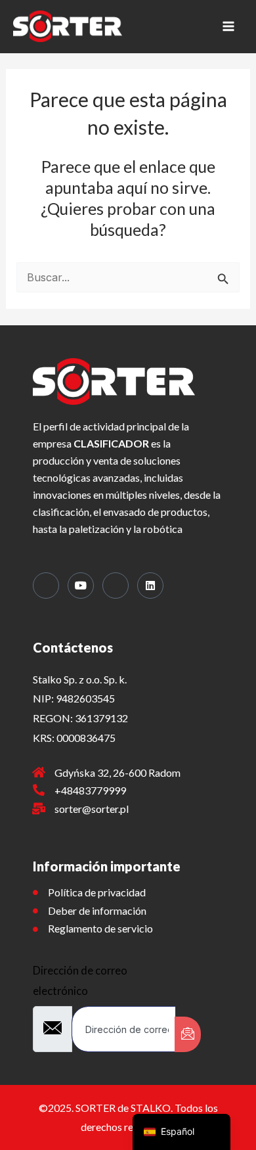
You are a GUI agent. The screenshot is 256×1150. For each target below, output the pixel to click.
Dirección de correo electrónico (80, 980)
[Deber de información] (35, 910)
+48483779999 (90, 790)
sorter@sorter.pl (91, 808)
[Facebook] (46, 585)
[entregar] (188, 1034)
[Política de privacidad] (35, 892)
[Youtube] (81, 585)
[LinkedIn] (150, 585)
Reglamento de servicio (100, 928)
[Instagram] (115, 585)
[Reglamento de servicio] (35, 929)
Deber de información (97, 910)
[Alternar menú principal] (228, 26)
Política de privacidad (97, 892)
